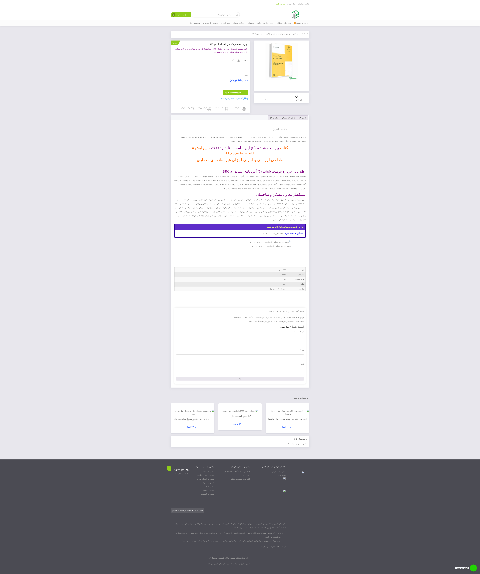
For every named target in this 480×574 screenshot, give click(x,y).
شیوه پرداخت (281, 475)
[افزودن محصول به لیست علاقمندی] (266, 98)
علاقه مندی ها (195, 23)
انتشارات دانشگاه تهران (205, 479)
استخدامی (250, 23)
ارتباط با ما (207, 23)
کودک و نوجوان (238, 23)
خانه (306, 34)
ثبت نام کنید (280, 4)
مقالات (215, 23)
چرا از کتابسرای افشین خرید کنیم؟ (234, 98)
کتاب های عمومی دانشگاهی (240, 479)
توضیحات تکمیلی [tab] (288, 118)
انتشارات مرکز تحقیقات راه (297, 444)
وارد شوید (291, 4)
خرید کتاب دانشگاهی (283, 23)
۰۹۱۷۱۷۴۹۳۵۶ (181, 469)
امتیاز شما (297, 326)
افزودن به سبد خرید (233, 92)
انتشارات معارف (208, 483)
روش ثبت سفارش (279, 471)
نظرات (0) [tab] (274, 118)
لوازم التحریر (225, 23)
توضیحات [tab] (302, 118)
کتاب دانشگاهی (298, 34)
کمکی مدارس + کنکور (265, 23)
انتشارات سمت (208, 471)
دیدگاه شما (299, 332)
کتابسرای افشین (303, 4)
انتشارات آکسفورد (207, 494)
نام (302, 350)
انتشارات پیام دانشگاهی (205, 475)
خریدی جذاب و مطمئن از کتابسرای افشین (187, 510)
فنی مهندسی (286, 34)
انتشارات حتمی (208, 486)
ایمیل (301, 364)
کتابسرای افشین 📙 (301, 23)
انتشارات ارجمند (208, 490)
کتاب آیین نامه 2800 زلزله (294, 233)
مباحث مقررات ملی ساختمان (273, 233)
